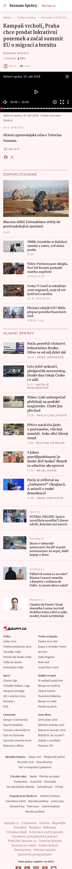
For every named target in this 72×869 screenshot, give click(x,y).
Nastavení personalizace (35, 854)
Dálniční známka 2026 (51, 725)
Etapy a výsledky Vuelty (52, 647)
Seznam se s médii (24, 845)
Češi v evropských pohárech (34, 767)
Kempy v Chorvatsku (15, 720)
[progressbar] (36, 108)
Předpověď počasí (54, 757)
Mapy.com (35, 757)
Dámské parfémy (38, 801)
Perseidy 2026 (25, 762)
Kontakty (20, 827)
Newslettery (22, 850)
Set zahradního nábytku (20, 787)
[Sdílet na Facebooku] (6, 157)
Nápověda (59, 823)
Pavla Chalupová (52, 415)
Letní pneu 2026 (47, 720)
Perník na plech (47, 707)
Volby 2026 (9, 642)
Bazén (33, 777)
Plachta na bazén (49, 777)
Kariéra (44, 823)
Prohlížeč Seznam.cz (22, 841)
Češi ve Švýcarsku (13, 735)
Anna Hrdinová (50, 357)
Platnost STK (45, 746)
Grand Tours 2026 (48, 667)
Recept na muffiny (49, 686)
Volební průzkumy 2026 (17, 647)
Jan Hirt (42, 652)
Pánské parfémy (35, 812)
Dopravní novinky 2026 (52, 730)
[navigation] (5, 5)
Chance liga (10, 681)
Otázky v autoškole (49, 741)
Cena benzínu (44, 762)
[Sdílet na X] (12, 157)
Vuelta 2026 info (48, 642)
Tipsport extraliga (13, 691)
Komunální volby (13, 667)
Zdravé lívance (46, 691)
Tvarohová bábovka (49, 696)
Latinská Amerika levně (17, 741)
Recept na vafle (47, 701)
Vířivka (59, 787)
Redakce (35, 827)
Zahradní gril (44, 787)
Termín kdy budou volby (17, 657)
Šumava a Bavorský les (16, 730)
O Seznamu (29, 823)
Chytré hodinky (51, 806)
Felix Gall (43, 662)
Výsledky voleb (12, 652)
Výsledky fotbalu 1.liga (16, 686)
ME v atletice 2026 (14, 696)
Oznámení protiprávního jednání (35, 836)
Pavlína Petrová (50, 442)
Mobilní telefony (50, 796)
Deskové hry (17, 806)
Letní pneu (57, 801)
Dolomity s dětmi (13, 746)
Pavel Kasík (47, 470)
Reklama (49, 827)
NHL (6, 707)
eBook (12, 66)
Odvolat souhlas (44, 850)
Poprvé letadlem (13, 725)
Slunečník (36, 782)
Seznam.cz (49, 5)
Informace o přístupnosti (46, 832)
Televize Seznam (50, 841)
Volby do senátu (12, 662)
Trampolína (20, 782)
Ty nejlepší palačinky (50, 681)
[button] (67, 76)
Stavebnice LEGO (16, 801)
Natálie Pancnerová (38, 386)
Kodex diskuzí (48, 845)
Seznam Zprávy (16, 53)
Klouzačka (50, 782)
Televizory (33, 806)
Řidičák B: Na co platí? (51, 735)
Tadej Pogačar (46, 657)
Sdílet (27, 66)
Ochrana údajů (16, 832)
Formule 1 (9, 701)
